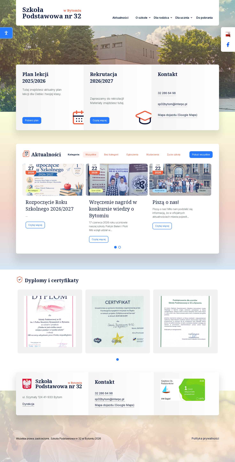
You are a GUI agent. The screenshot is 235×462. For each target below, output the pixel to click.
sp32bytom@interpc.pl (172, 104)
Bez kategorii (111, 154)
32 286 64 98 (167, 93)
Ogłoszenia (132, 154)
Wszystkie (90, 154)
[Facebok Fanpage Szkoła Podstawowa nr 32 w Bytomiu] (228, 44)
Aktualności (120, 17)
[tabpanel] (54, 198)
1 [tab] (115, 247)
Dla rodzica (161, 17)
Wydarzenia (152, 154)
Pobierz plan (32, 120)
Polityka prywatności (205, 438)
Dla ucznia (182, 17)
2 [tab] (119, 247)
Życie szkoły (173, 154)
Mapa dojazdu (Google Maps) (177, 115)
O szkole (141, 17)
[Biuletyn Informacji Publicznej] (228, 35)
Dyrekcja (28, 404)
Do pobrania (204, 17)
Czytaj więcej (100, 120)
